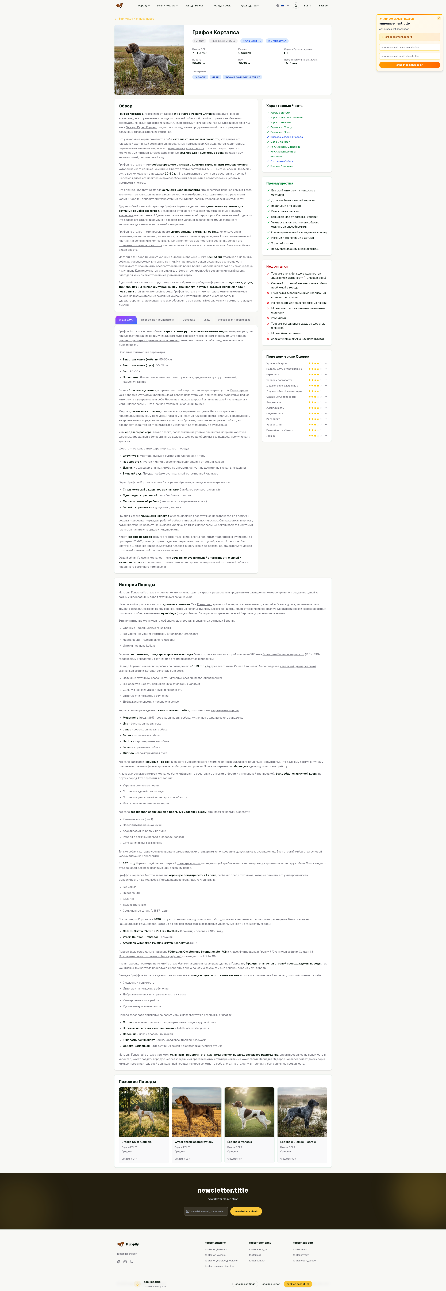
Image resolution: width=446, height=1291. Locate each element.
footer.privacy (301, 1255)
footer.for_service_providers (221, 1260)
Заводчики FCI (194, 5)
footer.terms (300, 1249)
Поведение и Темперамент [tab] (158, 319)
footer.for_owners (215, 1255)
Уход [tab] (207, 319)
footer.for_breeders (216, 1249)
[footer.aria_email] (125, 1262)
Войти (307, 5)
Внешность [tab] (126, 319)
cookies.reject (271, 1284)
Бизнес (323, 5)
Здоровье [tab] (189, 319)
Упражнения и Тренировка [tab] (234, 319)
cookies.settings (245, 1284)
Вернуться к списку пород (136, 19)
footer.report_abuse (304, 1260)
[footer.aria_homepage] (119, 1262)
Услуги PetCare (166, 5)
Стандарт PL (253, 40)
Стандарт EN (279, 40)
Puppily (142, 5)
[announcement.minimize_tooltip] (439, 18)
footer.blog (255, 1255)
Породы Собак (222, 5)
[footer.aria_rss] (131, 1262)
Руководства (248, 5)
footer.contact (257, 1260)
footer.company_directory (220, 1266)
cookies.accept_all (298, 1284)
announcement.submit (409, 64)
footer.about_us (258, 1249)
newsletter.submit (246, 1211)
